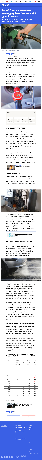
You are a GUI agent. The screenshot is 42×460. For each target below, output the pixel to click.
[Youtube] (7, 457)
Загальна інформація (32, 442)
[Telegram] (10, 457)
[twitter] (12, 54)
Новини (16, 4)
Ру (40, 4)
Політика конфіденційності (33, 453)
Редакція (30, 449)
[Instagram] (12, 457)
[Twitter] (5, 457)
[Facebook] (2, 457)
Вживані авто (32, 4)
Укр (36, 4)
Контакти (30, 451)
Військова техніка (26, 4)
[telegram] (7, 54)
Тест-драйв (20, 4)
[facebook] (9, 54)
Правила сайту (31, 447)
